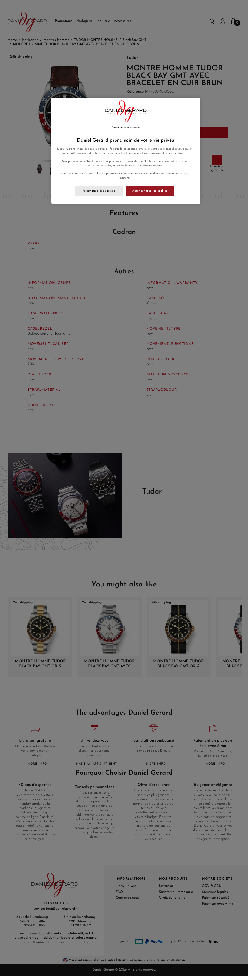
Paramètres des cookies (98, 190)
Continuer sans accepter (126, 127)
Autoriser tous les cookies (150, 190)
